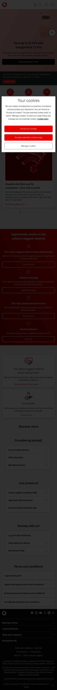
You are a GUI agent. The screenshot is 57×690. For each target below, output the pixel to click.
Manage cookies (28, 146)
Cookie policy (42, 119)
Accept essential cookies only (28, 137)
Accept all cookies (28, 129)
